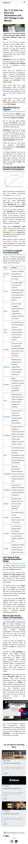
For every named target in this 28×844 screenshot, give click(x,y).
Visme (5, 311)
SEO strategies (14, 223)
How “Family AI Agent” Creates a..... (11, 813)
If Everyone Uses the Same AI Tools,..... (12, 763)
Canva (5, 291)
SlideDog (6, 367)
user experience (16, 195)
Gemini (6, 548)
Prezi (5, 400)
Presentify (7, 417)
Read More (5, 773)
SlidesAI (6, 504)
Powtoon (6, 349)
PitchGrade (7, 435)
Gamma (6, 517)
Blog (13, 838)
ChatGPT (6, 533)
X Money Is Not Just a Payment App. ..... (12, 788)
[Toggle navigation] (24, 2)
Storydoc (6, 384)
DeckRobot (7, 490)
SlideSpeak (7, 474)
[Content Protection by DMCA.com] (5, 836)
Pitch (5, 455)
